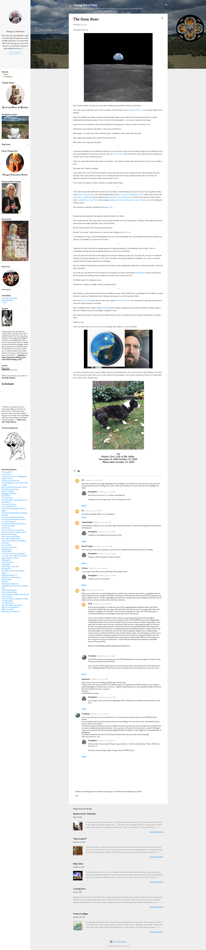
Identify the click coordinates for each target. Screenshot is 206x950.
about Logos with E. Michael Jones (120, 197)
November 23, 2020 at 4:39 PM (102, 522)
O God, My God (7, 562)
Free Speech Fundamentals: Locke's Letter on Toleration (14, 520)
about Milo (105, 308)
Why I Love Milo (8, 609)
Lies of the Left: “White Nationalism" (15, 556)
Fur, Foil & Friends (8, 526)
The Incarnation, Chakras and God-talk (15, 594)
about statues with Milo (81, 197)
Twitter (4, 302)
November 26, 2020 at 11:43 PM (106, 656)
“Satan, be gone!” (80, 839)
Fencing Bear (92, 492)
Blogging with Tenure (9, 493)
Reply (84, 506)
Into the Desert (7, 545)
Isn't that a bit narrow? (9, 547)
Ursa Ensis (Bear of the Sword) (12, 605)
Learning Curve (79, 889)
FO (83, 480)
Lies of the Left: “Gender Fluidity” (13, 554)
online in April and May (86, 194)
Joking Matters (7, 549)
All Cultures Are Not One (10, 481)
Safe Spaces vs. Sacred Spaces (11, 577)
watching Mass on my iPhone (88, 200)
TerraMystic (92, 656)
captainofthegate (87, 522)
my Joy (110, 207)
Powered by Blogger (119, 942)
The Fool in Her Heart (9, 592)
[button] (162, 18)
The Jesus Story (7, 596)
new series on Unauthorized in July (130, 194)
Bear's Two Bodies (8, 491)
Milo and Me (6, 560)
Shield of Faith (7, 579)
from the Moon (140, 273)
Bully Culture (78, 864)
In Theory (5, 543)
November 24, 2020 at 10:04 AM (98, 568)
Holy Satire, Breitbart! (9, 534)
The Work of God (8, 603)
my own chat (86, 300)
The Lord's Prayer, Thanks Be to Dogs (15, 599)
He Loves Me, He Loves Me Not (13, 530)
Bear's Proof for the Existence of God (14, 487)
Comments (8, 77)
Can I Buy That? (7, 498)
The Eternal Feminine (9, 590)
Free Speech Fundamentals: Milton (13, 524)
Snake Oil (5, 581)
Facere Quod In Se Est (9, 506)
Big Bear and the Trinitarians (84, 814)
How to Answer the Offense (11, 536)
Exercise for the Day (9, 504)
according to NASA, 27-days (137, 110)
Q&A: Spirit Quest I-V (9, 575)
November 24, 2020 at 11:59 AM (107, 554)
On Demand (6, 564)
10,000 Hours (6, 474)
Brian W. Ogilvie (87, 546)
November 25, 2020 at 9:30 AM (106, 697)
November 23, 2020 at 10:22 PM (103, 546)
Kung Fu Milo (6, 551)
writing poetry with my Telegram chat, (137, 200)
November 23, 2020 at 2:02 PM (93, 480)
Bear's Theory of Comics (10, 489)
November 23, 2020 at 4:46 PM (106, 532)
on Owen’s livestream (122, 300)
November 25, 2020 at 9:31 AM (106, 740)
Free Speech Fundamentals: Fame (13, 517)
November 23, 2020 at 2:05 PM (106, 492)
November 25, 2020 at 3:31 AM (99, 714)
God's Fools (6, 528)
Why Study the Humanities (11, 612)
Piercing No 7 (6, 569)
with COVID (117, 154)
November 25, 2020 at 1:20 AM (94, 590)
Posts (6, 74)
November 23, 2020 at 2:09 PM (93, 511)
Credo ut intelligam (80, 914)
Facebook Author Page (9, 298)
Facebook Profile (7, 300)
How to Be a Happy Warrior (11, 539)
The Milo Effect (7, 601)
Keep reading (156, 832)
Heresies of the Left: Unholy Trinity (14, 532)
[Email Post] (78, 472)
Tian (83, 590)
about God (126, 232)
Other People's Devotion (10, 566)
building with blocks (116, 200)
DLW (90, 604)
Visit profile (15, 53)
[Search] (166, 5)
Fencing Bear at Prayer (85, 5)
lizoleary (85, 568)
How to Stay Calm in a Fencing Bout (14, 541)
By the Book (6, 496)
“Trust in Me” (6, 472)
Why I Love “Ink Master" (10, 607)
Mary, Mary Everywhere (10, 558)
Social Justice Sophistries (10, 584)
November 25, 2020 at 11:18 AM (102, 604)
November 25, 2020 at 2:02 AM (99, 679)
